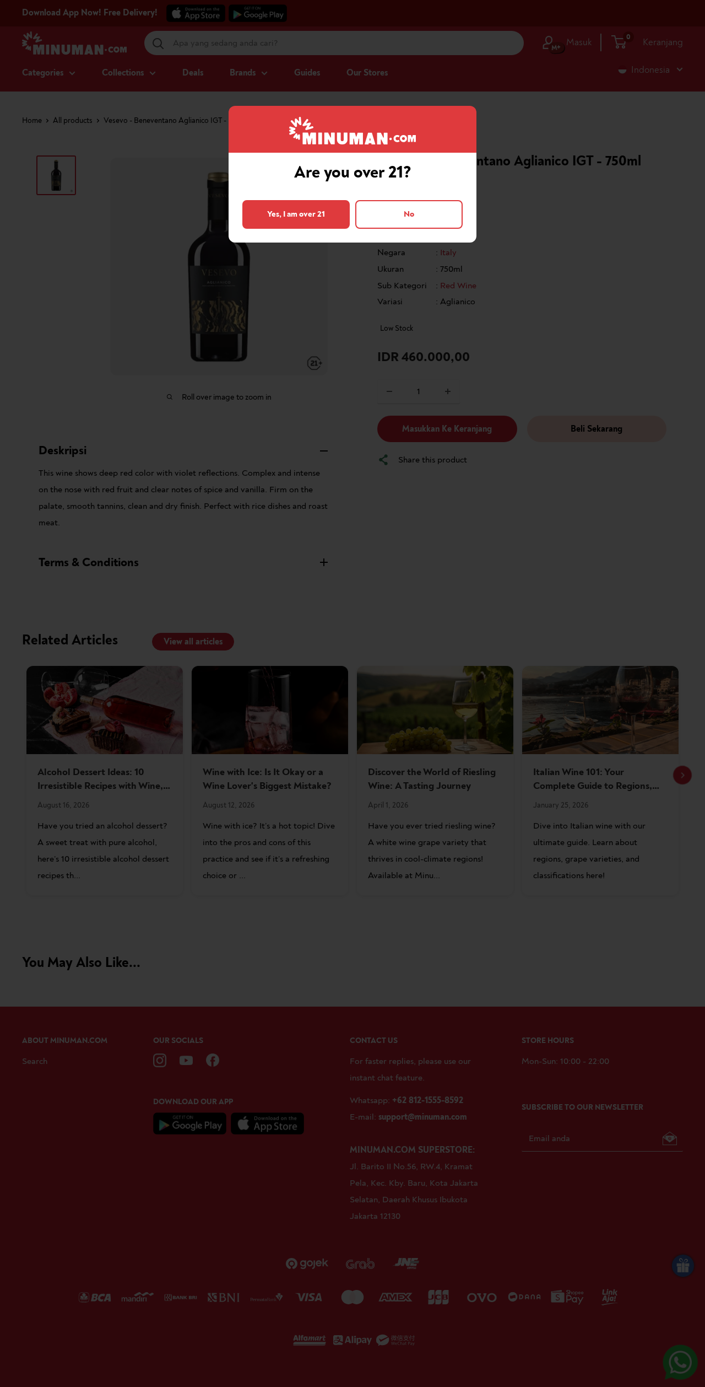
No (409, 214)
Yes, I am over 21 (296, 214)
